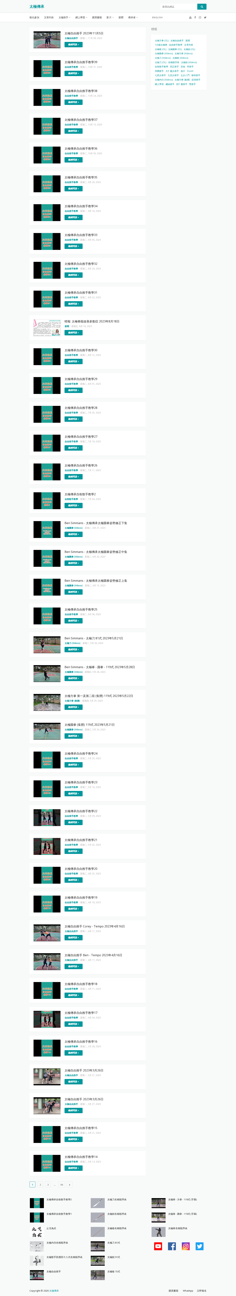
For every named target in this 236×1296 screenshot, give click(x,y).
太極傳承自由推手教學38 (81, 91)
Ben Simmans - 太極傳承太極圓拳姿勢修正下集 (96, 523)
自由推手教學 (175, 44)
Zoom (190, 71)
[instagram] (200, 17)
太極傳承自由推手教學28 (81, 408)
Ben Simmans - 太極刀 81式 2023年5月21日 (94, 638)
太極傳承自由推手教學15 (81, 1128)
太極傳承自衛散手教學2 (80, 494)
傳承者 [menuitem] (132, 17)
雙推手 (192, 84)
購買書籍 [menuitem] (97, 17)
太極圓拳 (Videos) (164, 53)
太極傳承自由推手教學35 (81, 177)
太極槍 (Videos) (180, 57)
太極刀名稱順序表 (116, 1199)
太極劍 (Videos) (189, 62)
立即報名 (201, 1290)
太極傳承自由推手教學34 (81, 206)
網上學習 (159, 84)
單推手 (190, 66)
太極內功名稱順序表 (57, 1242)
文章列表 (188, 44)
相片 (183, 71)
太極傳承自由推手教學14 (81, 1157)
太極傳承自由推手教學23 (81, 782)
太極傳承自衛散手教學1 (59, 1213)
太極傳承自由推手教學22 (81, 811)
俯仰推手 (195, 75)
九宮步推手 (173, 75)
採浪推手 (196, 79)
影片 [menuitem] (109, 17)
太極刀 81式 (113, 1242)
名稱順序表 (173, 62)
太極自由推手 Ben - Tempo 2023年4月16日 (93, 955)
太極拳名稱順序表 (177, 1228)
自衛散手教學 (161, 66)
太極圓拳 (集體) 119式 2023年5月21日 (90, 725)
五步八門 (185, 75)
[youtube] (190, 17)
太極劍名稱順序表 (116, 1213)
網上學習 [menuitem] (80, 17)
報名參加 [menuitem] (34, 17)
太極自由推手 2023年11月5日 (84, 33)
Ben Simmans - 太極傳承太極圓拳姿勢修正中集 (96, 552)
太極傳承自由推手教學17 (81, 1013)
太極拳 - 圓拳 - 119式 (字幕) (182, 1213)
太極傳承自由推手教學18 (81, 984)
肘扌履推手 (181, 84)
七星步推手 (160, 75)
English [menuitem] (157, 17)
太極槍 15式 (113, 1271)
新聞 (187, 40)
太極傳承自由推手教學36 (81, 148)
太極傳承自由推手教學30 (81, 350)
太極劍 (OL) (189, 49)
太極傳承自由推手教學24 (81, 753)
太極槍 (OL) (160, 49)
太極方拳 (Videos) (183, 53)
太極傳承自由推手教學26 (81, 465)
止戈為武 (51, 1228)
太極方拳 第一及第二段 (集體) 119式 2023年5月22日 (99, 696)
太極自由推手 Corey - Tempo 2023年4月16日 (95, 926)
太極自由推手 (177, 40)
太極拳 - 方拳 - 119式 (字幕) (182, 1199)
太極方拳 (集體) (182, 79)
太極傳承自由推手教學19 (81, 897)
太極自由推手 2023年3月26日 (84, 1070)
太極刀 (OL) (160, 62)
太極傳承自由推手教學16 (81, 1041)
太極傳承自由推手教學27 (81, 437)
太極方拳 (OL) (162, 40)
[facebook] (195, 17)
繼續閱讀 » (73, 44)
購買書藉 (173, 1290)
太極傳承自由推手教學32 (81, 264)
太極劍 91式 (113, 1257)
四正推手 (174, 66)
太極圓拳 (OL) (175, 49)
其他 (183, 66)
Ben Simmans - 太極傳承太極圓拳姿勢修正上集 (96, 581)
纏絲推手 (170, 84)
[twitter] (204, 17)
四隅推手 (159, 71)
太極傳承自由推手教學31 (81, 292)
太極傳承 (37, 6)
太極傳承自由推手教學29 (81, 379)
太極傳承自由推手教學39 (81, 62)
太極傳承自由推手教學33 (81, 235)
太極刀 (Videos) (163, 57)
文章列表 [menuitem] (49, 17)
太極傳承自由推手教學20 (81, 869)
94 (61, 1184)
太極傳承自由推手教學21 (81, 840)
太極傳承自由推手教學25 (81, 609)
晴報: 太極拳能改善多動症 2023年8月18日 (92, 321)
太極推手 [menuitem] (63, 17)
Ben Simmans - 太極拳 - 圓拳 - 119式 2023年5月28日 (100, 667)
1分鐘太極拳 (161, 44)
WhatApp (188, 1290)
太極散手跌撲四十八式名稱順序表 (64, 1257)
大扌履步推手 (172, 71)
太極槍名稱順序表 (116, 1228)
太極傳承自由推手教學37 (81, 120)
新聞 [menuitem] (121, 17)
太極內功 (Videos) (164, 79)
